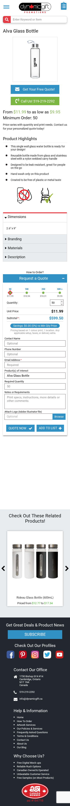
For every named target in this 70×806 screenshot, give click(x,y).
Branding (15, 239)
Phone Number (12, 349)
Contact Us (23, 739)
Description (16, 257)
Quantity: (12, 302)
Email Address (12, 360)
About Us (22, 743)
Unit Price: (13, 311)
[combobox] (35, 19)
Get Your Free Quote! (39, 89)
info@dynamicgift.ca (30, 698)
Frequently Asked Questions (32, 732)
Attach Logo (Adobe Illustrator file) (23, 411)
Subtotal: (13, 318)
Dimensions (17, 217)
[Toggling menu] (6, 7)
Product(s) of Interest (16, 370)
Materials (15, 248)
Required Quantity (14, 381)
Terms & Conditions (27, 736)
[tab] (35, 217)
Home (20, 717)
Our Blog (21, 747)
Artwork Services (26, 724)
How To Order (24, 721)
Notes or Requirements (17, 392)
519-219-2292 (27, 691)
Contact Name (12, 338)
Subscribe (35, 634)
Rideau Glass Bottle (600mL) (35, 597)
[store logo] (35, 7)
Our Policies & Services (29, 728)
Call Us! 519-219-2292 (38, 101)
